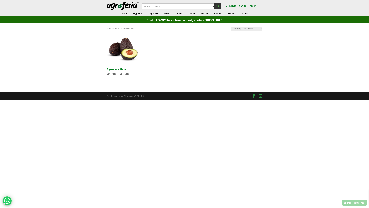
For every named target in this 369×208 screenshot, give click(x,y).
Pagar (253, 6)
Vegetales (153, 14)
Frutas (167, 14)
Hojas (179, 14)
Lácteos (191, 14)
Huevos (204, 14)
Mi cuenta (231, 6)
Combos (218, 14)
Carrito (242, 6)
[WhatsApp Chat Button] (7, 200)
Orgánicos (138, 14)
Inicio (124, 14)
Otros (244, 14)
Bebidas (231, 14)
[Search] (217, 6)
